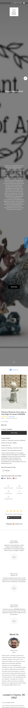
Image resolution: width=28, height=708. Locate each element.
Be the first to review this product (14, 514)
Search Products (8, 488)
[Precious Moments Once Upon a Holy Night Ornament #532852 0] (14, 392)
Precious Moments (11, 418)
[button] (6, 470)
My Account (19, 488)
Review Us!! (26, 241)
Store (2, 418)
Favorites (19, 493)
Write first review (14, 517)
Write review (12, 416)
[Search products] (25, 78)
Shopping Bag (8, 499)
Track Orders (8, 493)
